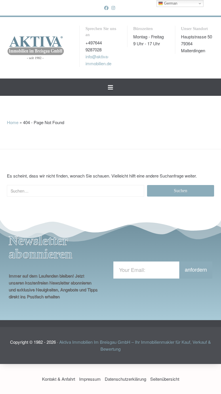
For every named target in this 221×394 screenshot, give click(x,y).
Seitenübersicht (164, 379)
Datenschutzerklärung (125, 379)
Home (12, 122)
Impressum (90, 379)
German (170, 3)
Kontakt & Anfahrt (58, 379)
